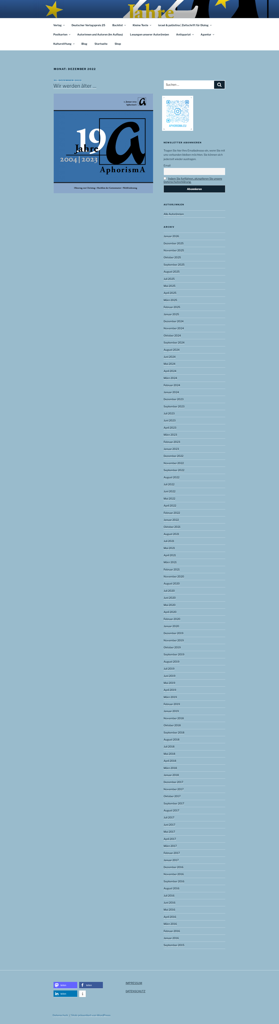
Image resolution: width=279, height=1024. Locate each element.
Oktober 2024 (172, 335)
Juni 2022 (169, 491)
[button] (65, 985)
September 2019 (174, 654)
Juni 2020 (170, 597)
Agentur (206, 34)
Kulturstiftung (62, 43)
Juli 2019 (169, 668)
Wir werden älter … (74, 86)
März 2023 (170, 434)
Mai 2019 (169, 682)
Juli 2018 (169, 746)
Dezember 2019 (173, 633)
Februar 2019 (172, 704)
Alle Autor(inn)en (174, 214)
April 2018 (170, 760)
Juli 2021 (169, 541)
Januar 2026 (171, 236)
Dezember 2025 (174, 243)
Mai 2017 (169, 831)
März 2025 (170, 300)
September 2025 (174, 264)
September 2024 (174, 342)
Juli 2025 (169, 278)
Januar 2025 (171, 314)
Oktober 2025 (172, 257)
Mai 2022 (169, 498)
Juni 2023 (170, 420)
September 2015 (174, 945)
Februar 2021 (172, 569)
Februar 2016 (172, 931)
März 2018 (170, 768)
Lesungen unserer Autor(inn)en (149, 34)
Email (167, 165)
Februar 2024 (172, 385)
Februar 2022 (172, 512)
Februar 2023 (172, 441)
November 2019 (174, 640)
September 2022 (174, 470)
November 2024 (174, 328)
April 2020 (170, 612)
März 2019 (170, 697)
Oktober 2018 (172, 725)
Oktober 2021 (172, 526)
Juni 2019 (169, 675)
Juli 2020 (169, 590)
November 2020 (174, 576)
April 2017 (170, 838)
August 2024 (172, 349)
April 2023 (170, 427)
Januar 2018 (171, 775)
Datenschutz (60, 1015)
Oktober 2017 (172, 796)
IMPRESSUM (134, 983)
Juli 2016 (169, 895)
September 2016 (174, 881)
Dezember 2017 (173, 782)
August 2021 (171, 534)
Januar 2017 (171, 860)
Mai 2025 (169, 285)
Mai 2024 (169, 363)
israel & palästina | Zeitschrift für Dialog (183, 25)
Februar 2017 (172, 853)
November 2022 (174, 463)
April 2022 (170, 505)
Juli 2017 (169, 817)
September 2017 (174, 803)
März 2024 (170, 378)
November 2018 (174, 718)
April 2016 (170, 916)
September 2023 (174, 406)
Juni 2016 (169, 902)
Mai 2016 (169, 909)
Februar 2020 (172, 619)
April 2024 (170, 371)
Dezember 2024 (174, 321)
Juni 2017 (169, 824)
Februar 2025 (172, 307)
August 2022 (171, 477)
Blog (84, 43)
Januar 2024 (171, 392)
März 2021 (170, 562)
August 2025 (172, 271)
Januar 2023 (171, 448)
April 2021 (170, 555)
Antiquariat (183, 34)
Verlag (57, 25)
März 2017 (170, 845)
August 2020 (172, 583)
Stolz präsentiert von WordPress (90, 1015)
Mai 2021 (169, 548)
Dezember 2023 (174, 399)
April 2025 (170, 292)
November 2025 (174, 250)
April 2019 (170, 689)
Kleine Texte (140, 25)
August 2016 (171, 888)
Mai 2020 (170, 605)
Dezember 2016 (173, 867)
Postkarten (60, 34)
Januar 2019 (171, 711)
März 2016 (170, 923)
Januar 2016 (171, 938)
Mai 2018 (169, 753)
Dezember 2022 (173, 455)
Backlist (117, 25)
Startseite (101, 43)
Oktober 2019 (172, 647)
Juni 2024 (170, 356)
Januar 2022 (171, 519)
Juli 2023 (169, 413)
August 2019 (171, 661)
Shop (118, 43)
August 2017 (171, 810)
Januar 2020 (171, 626)
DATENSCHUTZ (135, 991)
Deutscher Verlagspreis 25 (88, 25)
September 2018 (174, 732)
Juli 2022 (169, 484)
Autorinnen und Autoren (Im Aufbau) (100, 34)
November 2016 (174, 874)
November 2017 (174, 789)
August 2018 (171, 739)
